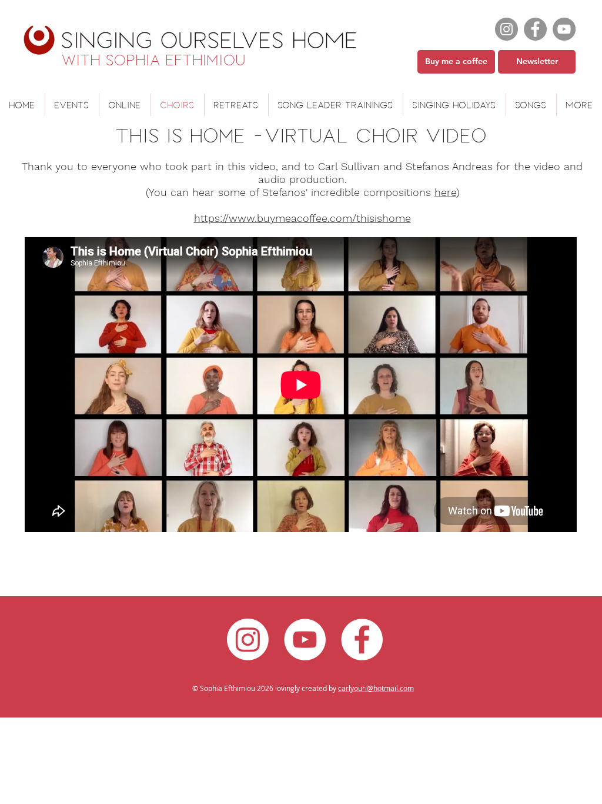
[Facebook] (535, 29)
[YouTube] (564, 29)
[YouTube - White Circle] (305, 639)
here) (446, 192)
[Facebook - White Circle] (362, 639)
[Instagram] (506, 29)
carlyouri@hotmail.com (376, 688)
